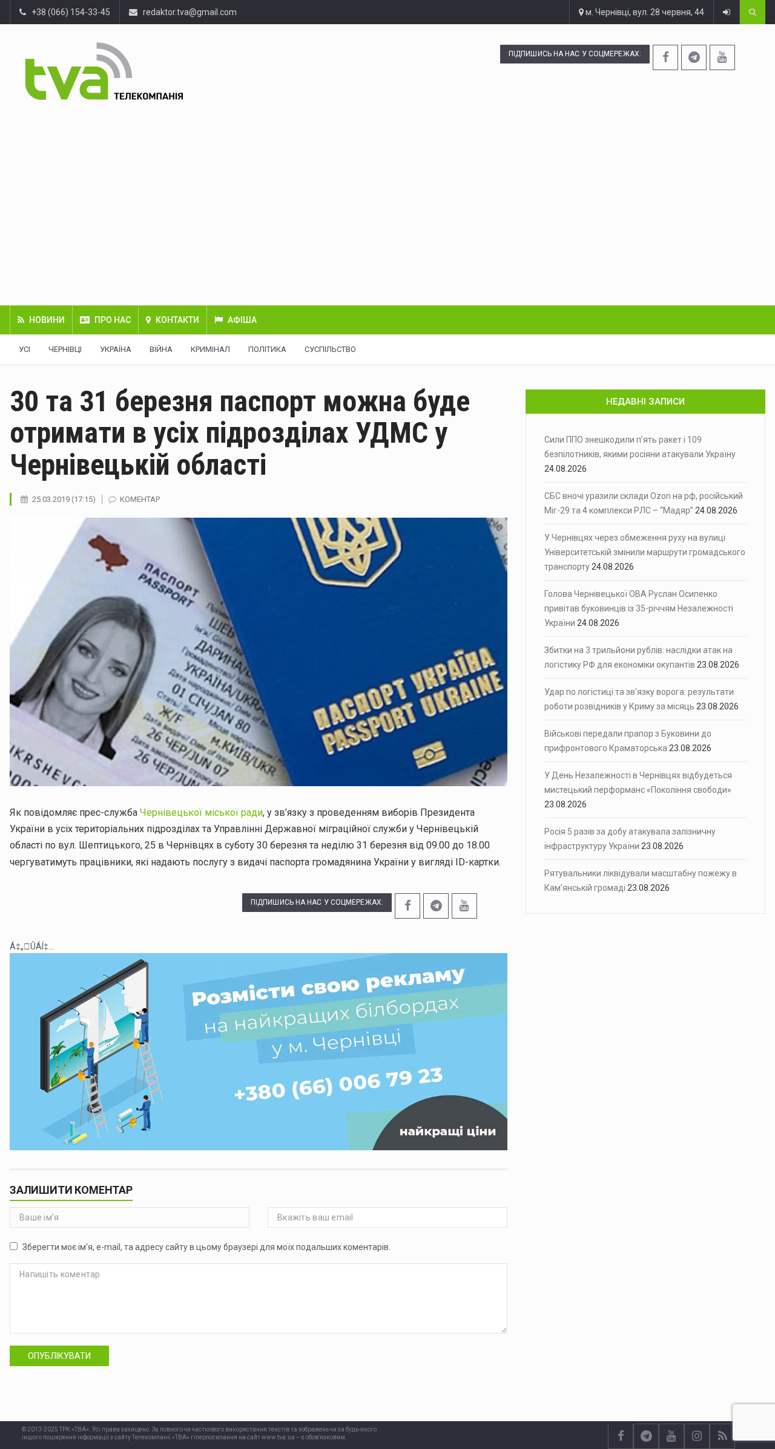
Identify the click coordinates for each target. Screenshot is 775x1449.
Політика (267, 349)
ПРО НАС (112, 320)
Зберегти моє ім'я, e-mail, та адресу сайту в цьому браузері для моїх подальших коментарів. (206, 1247)
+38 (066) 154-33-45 (68, 12)
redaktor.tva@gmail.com (190, 12)
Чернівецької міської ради (201, 812)
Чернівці (65, 349)
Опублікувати (59, 1356)
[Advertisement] (387, 202)
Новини (47, 320)
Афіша (242, 320)
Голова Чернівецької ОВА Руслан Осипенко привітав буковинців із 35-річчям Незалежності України (638, 608)
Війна (161, 349)
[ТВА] (166, 71)
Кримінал (210, 349)
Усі (24, 349)
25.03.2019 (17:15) (64, 499)
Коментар (140, 499)
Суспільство (330, 349)
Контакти (177, 320)
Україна (115, 349)
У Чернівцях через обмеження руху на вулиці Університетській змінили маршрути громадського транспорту (644, 552)
